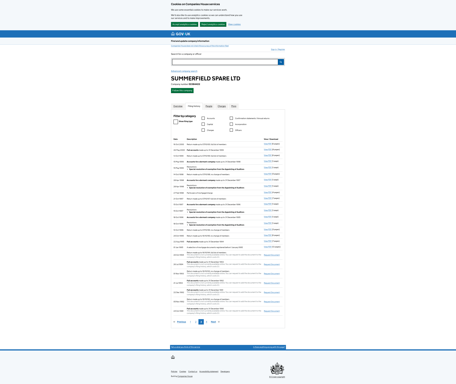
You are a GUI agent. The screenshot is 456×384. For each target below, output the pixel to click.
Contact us (192, 371)
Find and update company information (190, 41)
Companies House (185, 376)
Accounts (211, 118)
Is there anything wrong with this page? (269, 347)
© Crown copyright (277, 377)
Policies (174, 371)
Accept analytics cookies (184, 24)
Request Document (272, 255)
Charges (210, 130)
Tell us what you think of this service (185, 347)
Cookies (182, 371)
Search (281, 62)
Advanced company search (184, 71)
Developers (225, 371)
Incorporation (241, 124)
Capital (210, 124)
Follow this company (182, 90)
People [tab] (209, 106)
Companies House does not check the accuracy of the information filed (200, 46)
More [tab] (233, 106)
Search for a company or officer (186, 54)
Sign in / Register (278, 49)
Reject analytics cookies (213, 24)
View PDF (268, 144)
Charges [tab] (222, 106)
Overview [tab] (178, 106)
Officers (238, 130)
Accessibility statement (208, 371)
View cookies (234, 24)
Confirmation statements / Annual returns (252, 118)
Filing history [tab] (194, 106)
